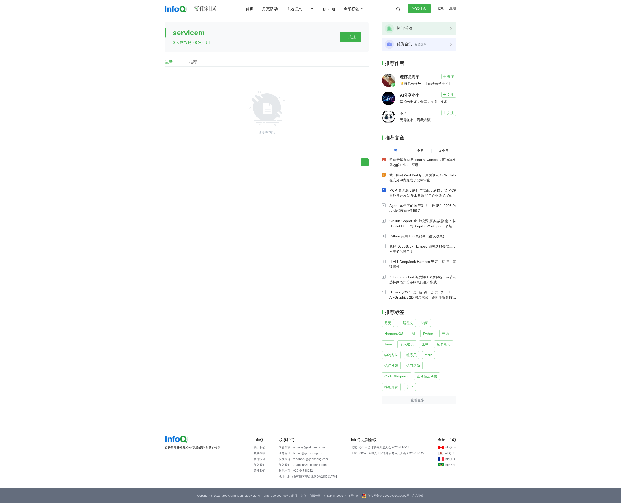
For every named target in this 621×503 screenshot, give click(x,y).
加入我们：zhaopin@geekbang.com (303, 465)
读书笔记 (443, 344)
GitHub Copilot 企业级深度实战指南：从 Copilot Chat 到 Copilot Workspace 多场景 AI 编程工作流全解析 (422, 226)
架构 (425, 344)
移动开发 (391, 387)
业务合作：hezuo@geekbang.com (301, 453)
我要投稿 (259, 453)
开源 (445, 333)
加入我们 (259, 465)
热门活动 (413, 366)
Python (428, 333)
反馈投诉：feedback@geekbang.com (303, 459)
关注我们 (259, 470)
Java (388, 344)
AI (312, 9)
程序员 (411, 355)
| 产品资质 (417, 495)
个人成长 (407, 344)
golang (329, 9)
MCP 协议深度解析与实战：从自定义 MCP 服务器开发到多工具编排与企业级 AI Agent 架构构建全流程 (422, 195)
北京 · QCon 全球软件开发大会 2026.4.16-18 (380, 447)
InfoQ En (450, 447)
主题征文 (294, 9)
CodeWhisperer (396, 376)
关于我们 (259, 447)
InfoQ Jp (449, 453)
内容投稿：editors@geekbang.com (302, 447)
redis (428, 355)
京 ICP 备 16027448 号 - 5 (341, 495)
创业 (409, 387)
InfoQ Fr (450, 459)
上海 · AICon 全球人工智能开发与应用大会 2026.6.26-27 (388, 453)
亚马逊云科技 (427, 376)
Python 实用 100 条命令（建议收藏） (417, 236)
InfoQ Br (450, 465)
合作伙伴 (259, 459)
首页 (249, 9)
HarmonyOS (393, 333)
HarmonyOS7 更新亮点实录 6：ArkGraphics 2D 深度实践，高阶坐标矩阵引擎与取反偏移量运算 (422, 297)
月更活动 (270, 9)
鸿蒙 (424, 323)
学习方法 (391, 355)
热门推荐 (391, 366)
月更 (387, 323)
